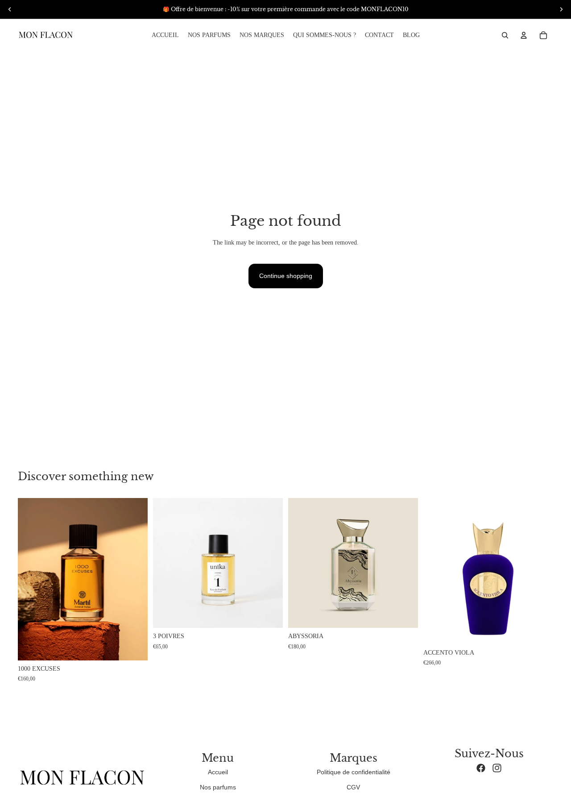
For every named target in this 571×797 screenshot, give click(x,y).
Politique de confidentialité (353, 772)
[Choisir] (269, 614)
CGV (353, 787)
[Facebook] (481, 768)
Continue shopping (285, 275)
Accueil (218, 772)
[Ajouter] (134, 647)
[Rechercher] (505, 35)
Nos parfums (218, 787)
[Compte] (524, 35)
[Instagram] (497, 768)
